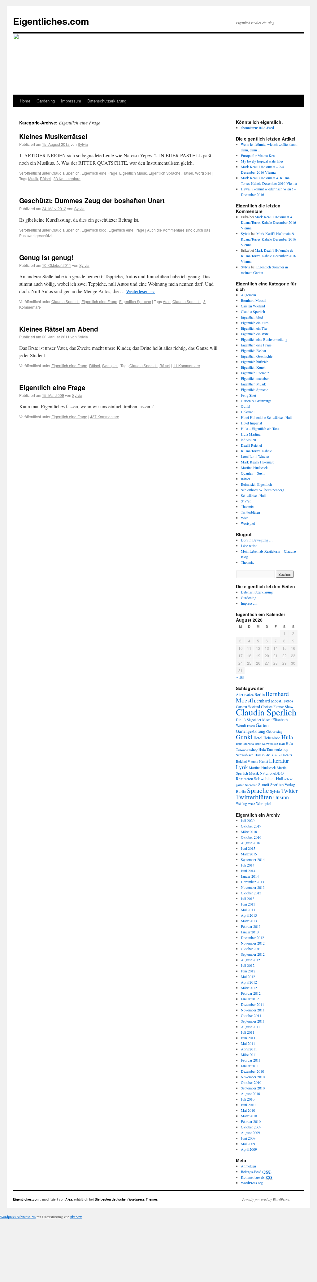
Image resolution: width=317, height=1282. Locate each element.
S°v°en (246, 500)
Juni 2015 (248, 848)
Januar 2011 (250, 1065)
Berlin (259, 694)
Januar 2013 (250, 931)
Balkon (249, 695)
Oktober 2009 (251, 1126)
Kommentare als (256, 1177)
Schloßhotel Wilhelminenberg (262, 489)
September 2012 (253, 954)
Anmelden (248, 1165)
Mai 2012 (248, 976)
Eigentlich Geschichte (256, 356)
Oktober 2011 (251, 1015)
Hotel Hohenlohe (267, 738)
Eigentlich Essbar (253, 350)
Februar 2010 (251, 1121)
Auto (167, 301)
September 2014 (253, 859)
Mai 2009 (248, 1143)
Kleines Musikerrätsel (53, 136)
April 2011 (249, 1048)
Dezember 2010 (252, 1071)
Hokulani (247, 411)
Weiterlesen (140, 291)
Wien (245, 517)
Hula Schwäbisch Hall (270, 743)
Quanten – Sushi (253, 473)
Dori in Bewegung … (257, 539)
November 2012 (253, 943)
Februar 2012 (251, 993)
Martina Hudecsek (254, 467)
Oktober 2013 (251, 892)
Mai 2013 (248, 909)
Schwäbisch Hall (253, 495)
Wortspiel (203, 173)
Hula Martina (250, 434)
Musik (33, 178)
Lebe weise (249, 545)
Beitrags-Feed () (256, 1171)
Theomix (247, 506)
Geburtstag (274, 731)
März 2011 (249, 1054)
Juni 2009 (248, 1138)
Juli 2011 (247, 1032)
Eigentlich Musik (133, 173)
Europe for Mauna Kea (258, 155)
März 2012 (249, 987)
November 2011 (253, 1009)
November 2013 (253, 887)
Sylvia (83, 144)
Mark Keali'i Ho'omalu (257, 461)
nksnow (76, 1216)
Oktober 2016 (251, 837)
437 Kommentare (104, 416)
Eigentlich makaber (255, 378)
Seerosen (251, 785)
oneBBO (277, 773)
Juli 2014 (247, 865)
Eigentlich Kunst (253, 367)
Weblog (241, 803)
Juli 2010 (247, 1099)
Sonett (263, 784)
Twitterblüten (250, 512)
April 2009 (249, 1149)
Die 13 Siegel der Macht (253, 719)
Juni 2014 (248, 870)
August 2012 (250, 959)
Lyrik (242, 767)
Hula (287, 737)
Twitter (289, 790)
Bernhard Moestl (253, 300)
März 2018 (249, 831)
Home (25, 101)
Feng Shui (248, 395)
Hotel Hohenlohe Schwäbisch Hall (266, 417)
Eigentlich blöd (93, 229)
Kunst (263, 761)
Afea (68, 1199)
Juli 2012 (247, 965)
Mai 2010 (248, 1110)
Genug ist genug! (46, 257)
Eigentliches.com (51, 21)
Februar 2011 (251, 1060)
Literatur (279, 760)
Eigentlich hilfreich (254, 361)
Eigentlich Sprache (164, 173)
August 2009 (250, 1132)
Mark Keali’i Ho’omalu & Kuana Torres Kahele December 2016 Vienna (268, 222)
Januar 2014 (250, 876)
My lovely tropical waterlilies (262, 161)
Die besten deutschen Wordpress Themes (126, 1199)
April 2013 (249, 915)
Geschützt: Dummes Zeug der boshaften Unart (92, 200)
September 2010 (253, 1087)
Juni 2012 (248, 970)
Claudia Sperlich (65, 173)
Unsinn (281, 797)
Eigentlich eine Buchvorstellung (264, 339)
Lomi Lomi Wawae (255, 456)
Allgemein (248, 294)
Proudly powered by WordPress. (266, 1199)
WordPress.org (252, 1182)
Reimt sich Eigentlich (256, 484)
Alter (239, 694)
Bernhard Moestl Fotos (273, 701)
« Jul (240, 677)
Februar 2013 (251, 926)
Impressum (71, 101)
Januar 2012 (250, 998)
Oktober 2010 (251, 1082)
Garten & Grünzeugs (256, 400)
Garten (262, 725)
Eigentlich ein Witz (254, 333)
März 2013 (249, 920)
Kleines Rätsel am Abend (58, 328)
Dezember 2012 (252, 937)
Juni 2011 (248, 1037)
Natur (264, 773)
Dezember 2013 (252, 881)
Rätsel (187, 173)
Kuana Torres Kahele (256, 450)
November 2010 (253, 1076)
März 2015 (249, 853)
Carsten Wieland (253, 305)
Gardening (46, 101)
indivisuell (248, 439)
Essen (251, 726)
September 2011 (253, 1021)
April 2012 (249, 982)
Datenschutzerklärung (106, 101)
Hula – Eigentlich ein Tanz (260, 428)
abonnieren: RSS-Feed (257, 127)
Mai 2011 (248, 1043)
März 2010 (249, 1115)
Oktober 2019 (251, 826)
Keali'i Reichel (251, 445)
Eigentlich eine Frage (99, 173)
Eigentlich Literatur (255, 372)
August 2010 (250, 1093)
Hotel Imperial (251, 422)
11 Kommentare (186, 365)
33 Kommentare (67, 178)
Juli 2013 (247, 898)
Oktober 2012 (251, 948)
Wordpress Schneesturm (18, 1216)
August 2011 (250, 1026)
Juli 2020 (247, 820)
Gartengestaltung (250, 731)
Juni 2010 (248, 1104)
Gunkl (245, 406)
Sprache (258, 790)
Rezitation (244, 778)
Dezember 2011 (252, 1004)
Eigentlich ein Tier (254, 328)
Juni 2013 (248, 904)
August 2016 (250, 842)
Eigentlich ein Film (254, 322)
